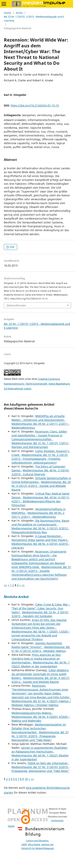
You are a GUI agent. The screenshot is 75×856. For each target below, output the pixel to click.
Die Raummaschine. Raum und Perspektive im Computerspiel (40, 522)
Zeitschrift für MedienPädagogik (37, 848)
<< (5, 585)
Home (7, 12)
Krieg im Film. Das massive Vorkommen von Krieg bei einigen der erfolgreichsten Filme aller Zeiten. (39, 623)
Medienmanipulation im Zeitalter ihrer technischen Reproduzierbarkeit (39, 728)
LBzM (24, 844)
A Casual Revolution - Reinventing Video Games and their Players (40, 538)
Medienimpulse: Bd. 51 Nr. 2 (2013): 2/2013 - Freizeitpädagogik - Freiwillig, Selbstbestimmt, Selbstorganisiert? (40, 458)
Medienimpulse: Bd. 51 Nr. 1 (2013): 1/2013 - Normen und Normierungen (40, 445)
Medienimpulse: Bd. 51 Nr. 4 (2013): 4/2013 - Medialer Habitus (41, 649)
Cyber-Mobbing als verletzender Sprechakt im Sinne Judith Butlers (40, 674)
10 (26, 779)
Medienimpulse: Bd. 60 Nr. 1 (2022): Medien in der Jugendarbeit (41, 664)
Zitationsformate (16, 305)
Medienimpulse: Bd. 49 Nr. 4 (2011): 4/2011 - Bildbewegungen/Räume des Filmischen (40, 501)
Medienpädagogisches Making (32, 713)
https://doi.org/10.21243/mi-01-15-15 (35, 105)
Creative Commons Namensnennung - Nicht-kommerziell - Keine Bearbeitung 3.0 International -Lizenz (37, 383)
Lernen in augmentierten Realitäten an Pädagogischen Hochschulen (40, 749)
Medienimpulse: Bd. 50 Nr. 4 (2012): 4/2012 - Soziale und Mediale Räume (41, 485)
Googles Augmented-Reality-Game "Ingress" (37, 645)
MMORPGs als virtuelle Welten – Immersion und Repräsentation (38, 418)
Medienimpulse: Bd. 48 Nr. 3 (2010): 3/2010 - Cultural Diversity (40, 472)
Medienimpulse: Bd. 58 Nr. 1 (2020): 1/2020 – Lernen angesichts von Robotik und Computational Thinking (41, 635)
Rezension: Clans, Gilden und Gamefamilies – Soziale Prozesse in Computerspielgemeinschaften (39, 435)
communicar (57, 820)
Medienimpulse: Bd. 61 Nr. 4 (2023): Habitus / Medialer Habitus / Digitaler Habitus (41, 703)
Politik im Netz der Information (48, 763)
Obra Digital (34, 844)
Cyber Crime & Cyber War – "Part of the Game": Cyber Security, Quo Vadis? (41, 608)
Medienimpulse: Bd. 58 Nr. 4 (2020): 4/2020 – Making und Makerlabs (41, 718)
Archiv (19, 12)
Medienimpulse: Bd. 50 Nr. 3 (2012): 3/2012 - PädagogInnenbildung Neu (40, 530)
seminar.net (47, 844)
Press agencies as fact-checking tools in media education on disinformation (36, 658)
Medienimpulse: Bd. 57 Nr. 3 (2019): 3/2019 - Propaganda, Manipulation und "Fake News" (40, 736)
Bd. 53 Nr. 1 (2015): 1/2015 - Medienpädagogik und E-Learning (34, 18)
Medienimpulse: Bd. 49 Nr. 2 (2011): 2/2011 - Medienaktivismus (38, 515)
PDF (11, 247)
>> (23, 585)
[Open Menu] (4, 4)
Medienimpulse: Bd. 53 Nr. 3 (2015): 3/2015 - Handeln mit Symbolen (40, 614)
